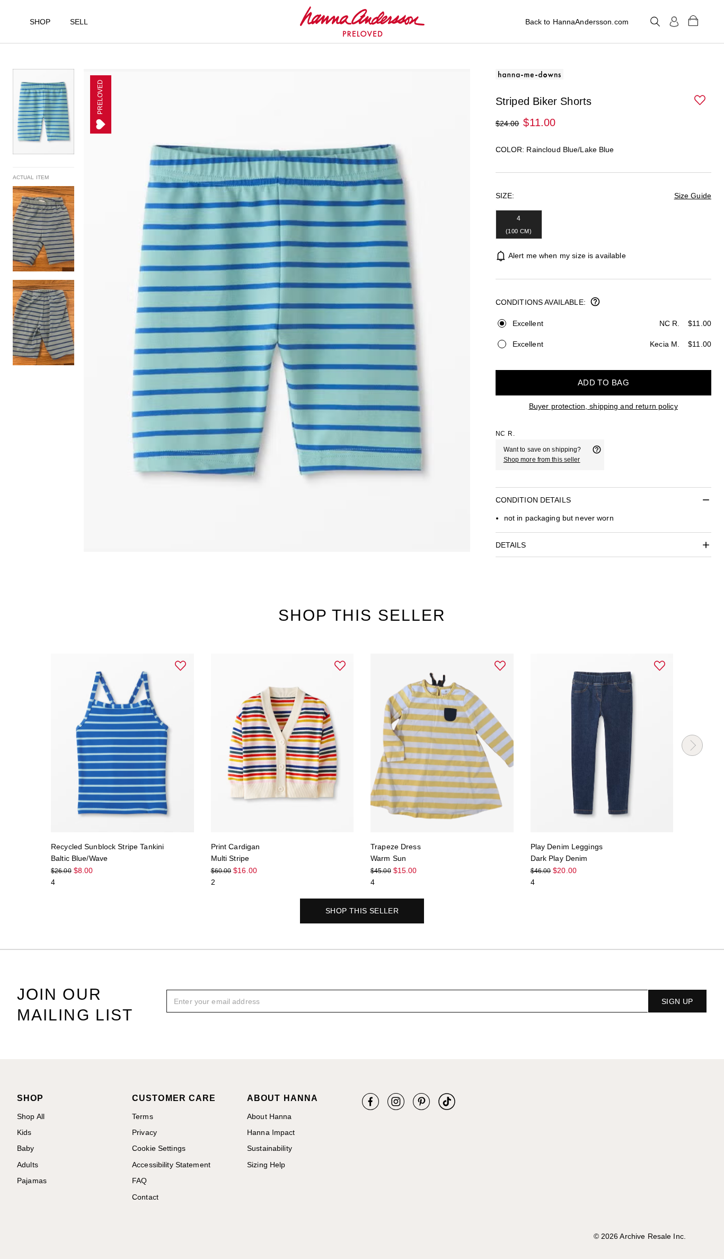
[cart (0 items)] (693, 20)
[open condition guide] (595, 302)
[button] (700, 100)
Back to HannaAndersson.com (577, 21)
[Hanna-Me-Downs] (362, 21)
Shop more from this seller (542, 459)
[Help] (597, 455)
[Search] (655, 21)
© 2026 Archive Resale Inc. (640, 1236)
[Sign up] (674, 21)
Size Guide (692, 195)
